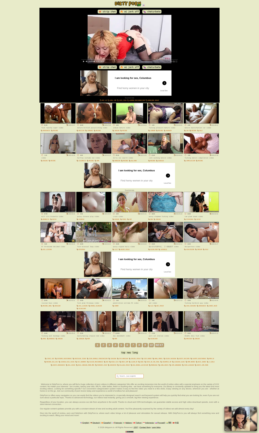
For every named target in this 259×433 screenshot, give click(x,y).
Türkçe (138, 423)
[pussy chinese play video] (93, 212)
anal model (159, 358)
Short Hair (213, 305)
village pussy (124, 365)
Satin (198, 219)
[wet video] (165, 298)
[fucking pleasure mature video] (165, 123)
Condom (152, 130)
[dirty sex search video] (129, 153)
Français (118, 423)
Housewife (46, 130)
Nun (98, 160)
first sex (50, 358)
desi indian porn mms (86, 365)
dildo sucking (171, 358)
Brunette (46, 219)
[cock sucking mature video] (165, 153)
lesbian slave (179, 361)
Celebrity (82, 160)
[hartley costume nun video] (93, 153)
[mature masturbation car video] (201, 123)
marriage (154, 365)
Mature (55, 130)
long (135, 352)
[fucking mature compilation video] (201, 153)
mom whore (191, 361)
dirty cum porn (202, 365)
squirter (113, 365)
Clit (116, 249)
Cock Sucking (191, 305)
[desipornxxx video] (201, 242)
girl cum (113, 100)
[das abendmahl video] (129, 331)
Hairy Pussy (125, 249)
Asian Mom (154, 249)
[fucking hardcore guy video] (201, 298)
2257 (136, 427)
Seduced (161, 160)
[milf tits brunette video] (58, 212)
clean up (134, 361)
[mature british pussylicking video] (93, 123)
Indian (117, 130)
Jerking (81, 338)
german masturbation (137, 100)
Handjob (117, 160)
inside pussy (136, 358)
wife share (202, 361)
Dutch (54, 219)
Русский (161, 423)
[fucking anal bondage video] (58, 331)
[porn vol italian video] (165, 331)
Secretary (82, 308)
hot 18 (104, 100)
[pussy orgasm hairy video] (129, 242)
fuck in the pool (152, 361)
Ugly (201, 130)
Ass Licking (47, 249)
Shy (130, 219)
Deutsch (96, 423)
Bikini (45, 160)
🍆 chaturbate (151, 11)
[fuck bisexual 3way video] (93, 242)
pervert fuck (102, 365)
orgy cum (125, 361)
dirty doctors (184, 358)
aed (107, 361)
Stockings (189, 219)
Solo (206, 249)
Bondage (52, 338)
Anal (44, 338)
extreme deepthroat (64, 358)
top (123, 352)
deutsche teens (80, 358)
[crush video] (129, 212)
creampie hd (166, 361)
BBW (151, 219)
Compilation (190, 160)
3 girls (212, 361)
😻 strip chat (107, 11)
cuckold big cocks (67, 361)
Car (187, 130)
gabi (142, 361)
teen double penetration (98, 358)
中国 (177, 423)
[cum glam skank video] (201, 212)
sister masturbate (96, 361)
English (85, 423)
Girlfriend (190, 249)
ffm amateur (123, 358)
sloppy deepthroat (199, 358)
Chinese (81, 219)
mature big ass (52, 361)
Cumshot (90, 130)
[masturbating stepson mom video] (93, 331)
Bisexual (82, 249)
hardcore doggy (153, 100)
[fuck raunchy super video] (58, 123)
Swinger (169, 130)
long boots (164, 365)
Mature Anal (47, 305)
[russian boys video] (58, 298)
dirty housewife (59, 365)
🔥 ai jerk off (129, 11)
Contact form (145, 427)
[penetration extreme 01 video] (129, 298)
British (81, 130)
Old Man (134, 160)
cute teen (122, 100)
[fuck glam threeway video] (93, 298)
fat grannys (81, 361)
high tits (115, 361)
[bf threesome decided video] (58, 242)
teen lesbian (189, 365)
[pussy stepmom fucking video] (165, 212)
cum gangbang (176, 365)
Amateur (189, 338)
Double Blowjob (96, 305)
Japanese (164, 249)
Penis (124, 219)
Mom (88, 338)
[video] (58, 153)
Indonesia (149, 423)
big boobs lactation (140, 365)
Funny (117, 305)
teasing (113, 358)
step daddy (148, 358)
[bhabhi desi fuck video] (201, 331)
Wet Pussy (160, 305)
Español (107, 423)
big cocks (71, 365)
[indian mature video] (129, 123)
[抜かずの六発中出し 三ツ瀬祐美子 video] (165, 242)
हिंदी (169, 423)
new (129, 352)
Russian (57, 305)
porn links (156, 427)
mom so (211, 358)
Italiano (129, 423)
